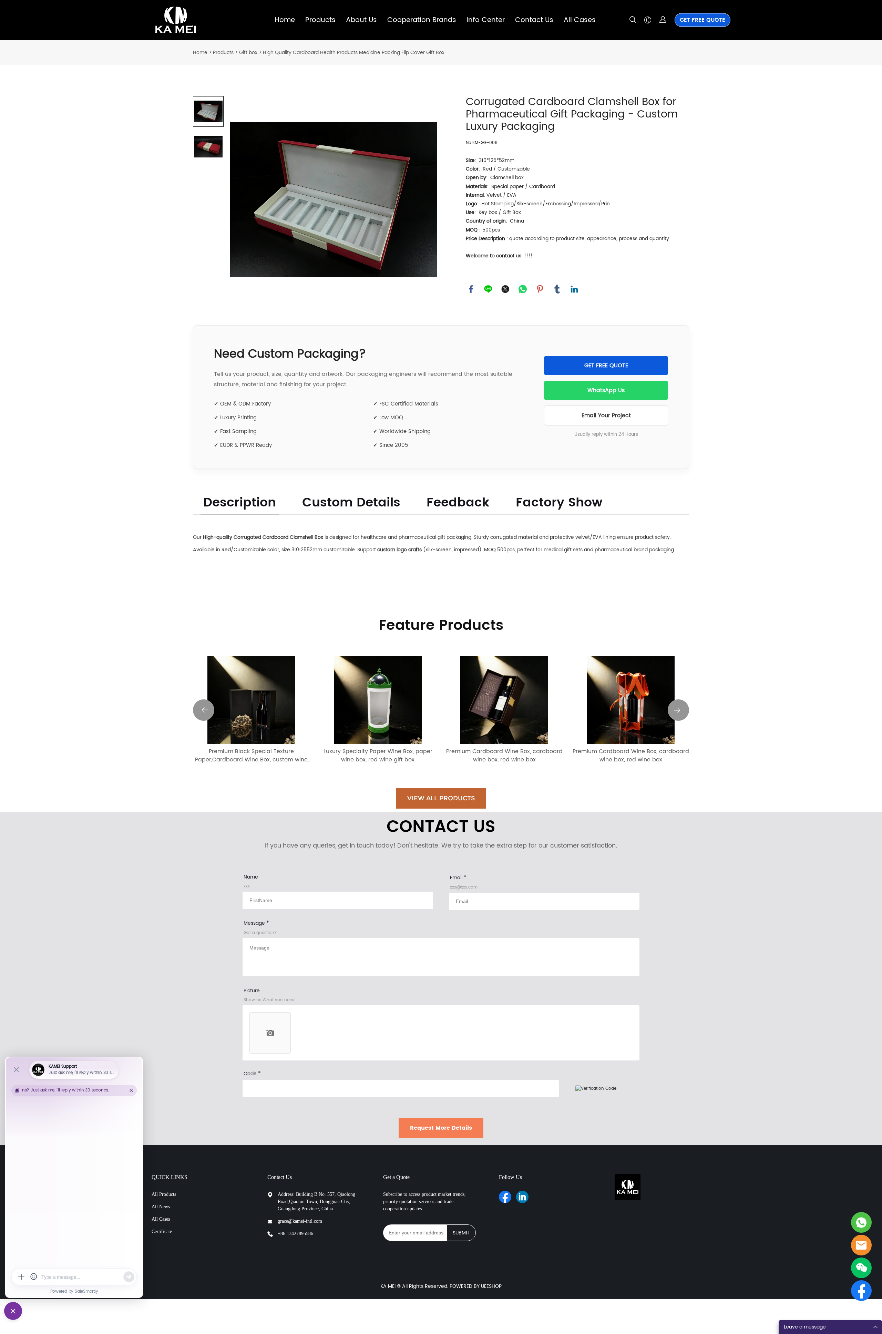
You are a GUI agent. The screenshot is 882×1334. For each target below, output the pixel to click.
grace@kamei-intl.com (300, 1221)
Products (320, 20)
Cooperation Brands (421, 20)
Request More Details (441, 1127)
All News (161, 1206)
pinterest (540, 289)
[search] (632, 21)
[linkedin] (522, 1197)
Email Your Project (606, 415)
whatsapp (522, 289)
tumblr (557, 289)
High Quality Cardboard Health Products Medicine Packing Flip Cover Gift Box (353, 53)
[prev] (203, 710)
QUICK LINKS (169, 1177)
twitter (505, 289)
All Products (164, 1194)
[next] (678, 710)
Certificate (162, 1231)
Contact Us (534, 20)
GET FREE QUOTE (702, 20)
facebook (471, 289)
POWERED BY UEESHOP (476, 1286)
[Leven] (861, 1222)
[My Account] (662, 20)
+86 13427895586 (295, 1233)
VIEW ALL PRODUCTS (441, 798)
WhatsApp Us (606, 390)
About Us (361, 20)
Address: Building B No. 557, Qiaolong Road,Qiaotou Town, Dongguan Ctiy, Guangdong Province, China (316, 1201)
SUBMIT (461, 1233)
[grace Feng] (861, 1245)
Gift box (248, 53)
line (488, 289)
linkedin (574, 289)
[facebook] (505, 1197)
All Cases (580, 20)
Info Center (485, 20)
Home (285, 20)
